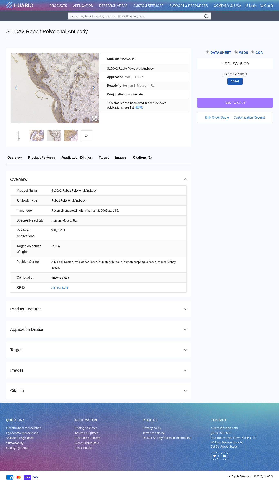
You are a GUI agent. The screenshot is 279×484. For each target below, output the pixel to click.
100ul (235, 81)
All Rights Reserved (239, 476)
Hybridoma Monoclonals (22, 433)
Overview (14, 157)
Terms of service (154, 433)
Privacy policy (152, 428)
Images (120, 157)
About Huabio (83, 448)
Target (104, 157)
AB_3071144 (59, 287)
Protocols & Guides (87, 438)
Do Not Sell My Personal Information (167, 438)
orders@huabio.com (224, 428)
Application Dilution (77, 157)
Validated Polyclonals (20, 438)
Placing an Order (85, 428)
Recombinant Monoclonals (24, 428)
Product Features (41, 157)
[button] (16, 87)
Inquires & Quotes (86, 433)
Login (252, 5)
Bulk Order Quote (217, 117)
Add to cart (235, 102)
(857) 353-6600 (221, 433)
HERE (139, 107)
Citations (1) (142, 157)
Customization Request (249, 117)
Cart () (268, 5)
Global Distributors (86, 443)
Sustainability (15, 443)
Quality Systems (17, 448)
